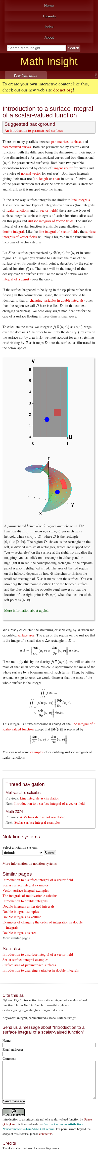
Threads (49, 16)
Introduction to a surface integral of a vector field (49, 803)
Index (49, 27)
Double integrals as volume (22, 916)
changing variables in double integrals (56, 300)
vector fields (48, 210)
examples (36, 752)
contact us (45, 1134)
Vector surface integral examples (26, 890)
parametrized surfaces (66, 141)
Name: (7, 1040)
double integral (13, 231)
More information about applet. (26, 610)
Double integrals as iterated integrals (28, 906)
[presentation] (28, 157)
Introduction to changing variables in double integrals (41, 970)
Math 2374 (14, 811)
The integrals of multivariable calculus (30, 895)
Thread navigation (25, 784)
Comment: (10, 1058)
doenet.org (63, 90)
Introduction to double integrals (25, 901)
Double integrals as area (19, 932)
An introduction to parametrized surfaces (34, 130)
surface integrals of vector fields (50, 220)
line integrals (80, 199)
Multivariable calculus (23, 792)
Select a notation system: (20, 847)
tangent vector (63, 168)
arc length (41, 178)
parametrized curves (17, 146)
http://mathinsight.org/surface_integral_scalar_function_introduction (36, 1007)
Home (49, 6)
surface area (26, 635)
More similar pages (16, 938)
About (49, 37)
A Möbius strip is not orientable (42, 817)
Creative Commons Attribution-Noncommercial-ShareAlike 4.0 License (43, 1126)
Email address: (13, 1049)
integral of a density (17, 279)
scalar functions (18, 210)
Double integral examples (21, 911)
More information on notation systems (30, 863)
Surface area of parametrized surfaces (29, 964)
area (56, 178)
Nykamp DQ (11, 1000)
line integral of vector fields (58, 231)
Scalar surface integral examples (37, 822)
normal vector (31, 173)
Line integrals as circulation (39, 798)
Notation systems (21, 836)
